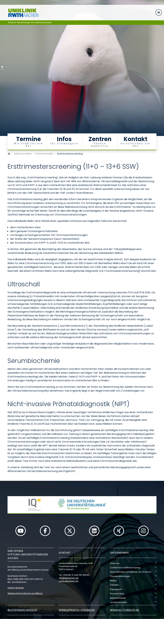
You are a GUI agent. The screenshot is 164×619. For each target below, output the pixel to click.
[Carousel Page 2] (2, 69)
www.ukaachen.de (68, 581)
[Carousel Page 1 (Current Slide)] (2, 66)
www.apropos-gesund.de (77, 610)
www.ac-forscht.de (124, 610)
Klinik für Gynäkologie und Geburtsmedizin (30, 22)
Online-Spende (16, 587)
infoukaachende (68, 578)
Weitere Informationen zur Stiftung (25, 593)
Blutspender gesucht (22, 610)
